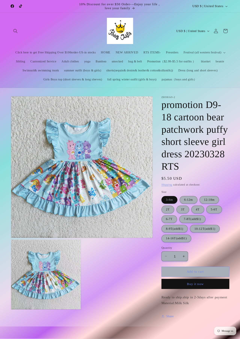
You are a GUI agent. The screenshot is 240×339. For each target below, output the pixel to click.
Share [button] (170, 316)
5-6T (214, 209)
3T (183, 209)
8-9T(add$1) (174, 228)
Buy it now (195, 284)
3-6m (169, 199)
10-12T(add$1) (204, 228)
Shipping (166, 184)
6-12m (188, 199)
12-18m (209, 199)
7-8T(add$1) (192, 219)
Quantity (166, 247)
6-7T (169, 219)
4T (198, 209)
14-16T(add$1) (176, 238)
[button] (15, 31)
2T (168, 209)
